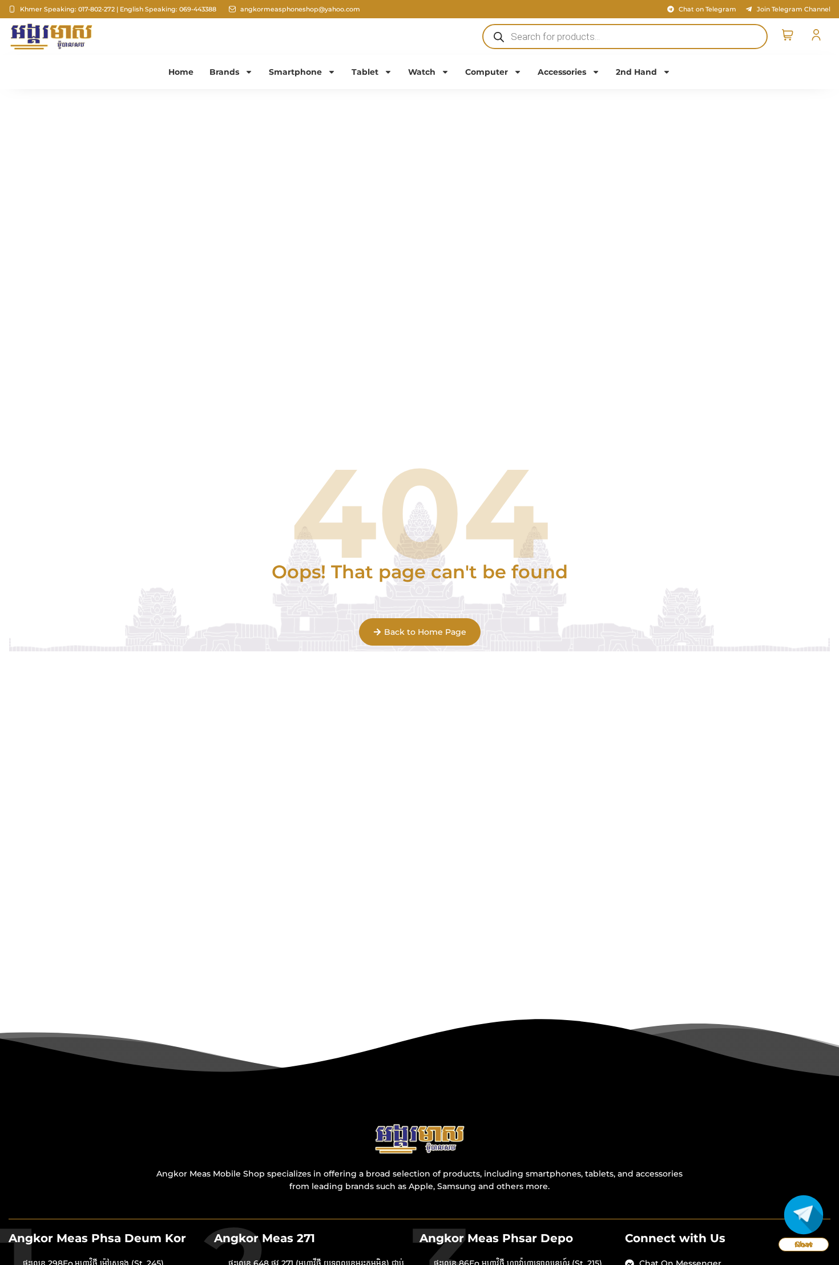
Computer (486, 72)
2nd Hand (636, 72)
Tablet (365, 72)
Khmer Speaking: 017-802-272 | (69, 9)
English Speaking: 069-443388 (168, 9)
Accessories (562, 72)
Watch (421, 72)
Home (180, 72)
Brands (224, 72)
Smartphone (295, 72)
